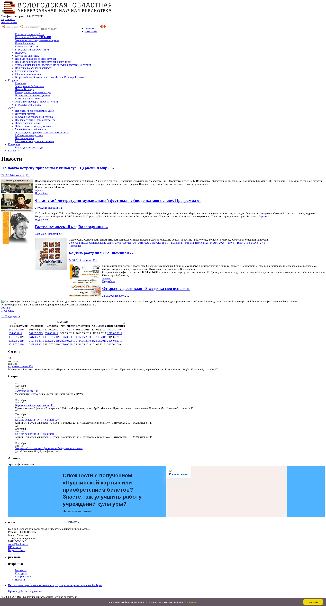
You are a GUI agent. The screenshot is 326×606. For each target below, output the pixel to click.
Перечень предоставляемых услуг (34, 110)
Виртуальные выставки (28, 104)
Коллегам (13, 150)
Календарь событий (26, 46)
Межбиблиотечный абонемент (32, 129)
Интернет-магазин (25, 113)
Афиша (39, 190)
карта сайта (8, 19)
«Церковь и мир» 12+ (20, 366)
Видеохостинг (16, 550)
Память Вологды (24, 89)
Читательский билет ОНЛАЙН (33, 37)
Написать (73, 521)
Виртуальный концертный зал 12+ (35, 405)
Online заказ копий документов (33, 126)
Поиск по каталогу (32, 27)
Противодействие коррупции (25, 591)
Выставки (20, 570)
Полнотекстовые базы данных (32, 95)
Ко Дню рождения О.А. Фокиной (101, 253)
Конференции (23, 576)
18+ (28, 175)
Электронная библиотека (29, 86)
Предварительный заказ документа (35, 119)
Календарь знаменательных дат (33, 92)
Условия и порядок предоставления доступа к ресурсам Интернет (53, 64)
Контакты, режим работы (29, 34)
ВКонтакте (14, 547)
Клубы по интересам (27, 71)
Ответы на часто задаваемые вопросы (37, 40)
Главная (89, 28)
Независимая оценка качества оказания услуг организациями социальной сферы (55, 585)
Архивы (13, 464)
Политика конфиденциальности (33, 67)
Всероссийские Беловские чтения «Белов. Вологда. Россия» (49, 77)
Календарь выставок (27, 55)
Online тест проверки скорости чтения (37, 101)
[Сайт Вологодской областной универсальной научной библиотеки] (56, 13)
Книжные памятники (27, 98)
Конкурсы (14, 144)
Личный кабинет (25, 43)
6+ (60, 233)
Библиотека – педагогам (29, 135)
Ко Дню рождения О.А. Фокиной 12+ (37, 419)
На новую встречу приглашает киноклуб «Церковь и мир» (57, 168)
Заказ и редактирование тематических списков (42, 132)
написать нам (9, 22)
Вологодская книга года (29, 147)
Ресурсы (13, 80)
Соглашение (190, 602)
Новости (19, 175)
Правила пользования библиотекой (35, 58)
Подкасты (20, 52)
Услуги (12, 107)
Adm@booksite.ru (18, 544)
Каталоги (20, 83)
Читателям (91, 31)
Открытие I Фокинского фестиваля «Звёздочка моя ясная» (49, 448)
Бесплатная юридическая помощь (34, 141)
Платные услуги (24, 138)
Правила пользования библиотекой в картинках (43, 61)
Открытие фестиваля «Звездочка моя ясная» (146, 288)
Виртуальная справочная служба (34, 116)
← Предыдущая (10, 316)
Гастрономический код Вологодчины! (71, 227)
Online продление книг (28, 123)
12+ (61, 207)
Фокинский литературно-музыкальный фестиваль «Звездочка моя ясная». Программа (118, 200)
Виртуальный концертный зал (32, 49)
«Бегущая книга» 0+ (26, 390)
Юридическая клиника (28, 74)
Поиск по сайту (12, 27)
